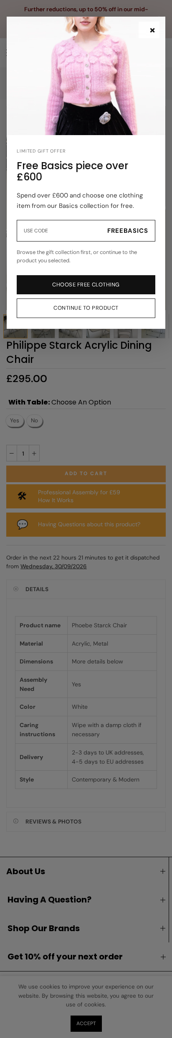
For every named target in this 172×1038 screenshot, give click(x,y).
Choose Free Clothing (85, 284)
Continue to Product (86, 307)
